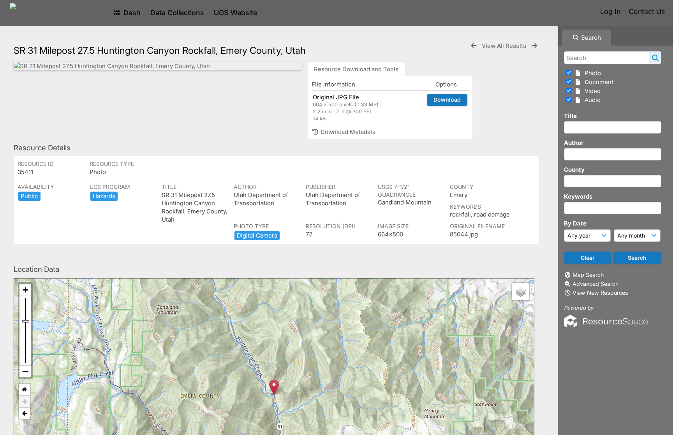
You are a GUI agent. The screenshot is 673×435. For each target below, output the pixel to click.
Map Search (588, 274)
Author (573, 142)
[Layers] (520, 291)
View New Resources (600, 292)
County (574, 169)
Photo (591, 73)
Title (570, 116)
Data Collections (177, 13)
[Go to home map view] (24, 390)
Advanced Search (595, 283)
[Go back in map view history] (24, 413)
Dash (131, 13)
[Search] (655, 57)
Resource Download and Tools (356, 69)
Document (597, 82)
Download (447, 99)
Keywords (578, 196)
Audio (591, 100)
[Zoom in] (25, 290)
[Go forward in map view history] (24, 402)
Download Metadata (347, 132)
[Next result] (534, 45)
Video (591, 91)
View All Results (505, 45)
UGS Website (235, 13)
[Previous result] (473, 45)
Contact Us (647, 11)
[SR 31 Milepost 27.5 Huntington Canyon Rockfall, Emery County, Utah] (158, 66)
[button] (274, 387)
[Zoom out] (25, 371)
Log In (610, 11)
